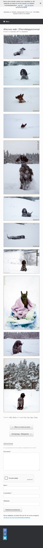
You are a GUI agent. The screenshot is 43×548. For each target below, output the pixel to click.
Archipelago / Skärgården (21, 434)
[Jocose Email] (5, 538)
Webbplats (7, 501)
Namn (6, 485)
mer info (20, 5)
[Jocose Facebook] (5, 530)
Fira (25, 417)
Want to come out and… (21, 427)
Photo (36, 417)
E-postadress (8, 493)
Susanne (25, 32)
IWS (10, 417)
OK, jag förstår (29, 5)
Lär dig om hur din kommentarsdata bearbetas (17, 517)
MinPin (15, 417)
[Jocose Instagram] (5, 534)
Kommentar (7, 451)
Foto (28, 417)
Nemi (31, 417)
